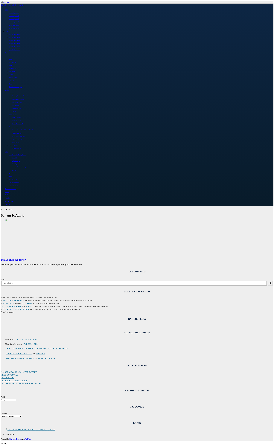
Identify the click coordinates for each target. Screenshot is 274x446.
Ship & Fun (12, 173)
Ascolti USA (12, 170)
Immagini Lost (13, 114)
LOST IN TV (8, 303)
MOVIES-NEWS (22, 309)
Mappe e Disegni (16, 120)
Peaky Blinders (46, 358)
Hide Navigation (18, 5)
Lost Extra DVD (13, 179)
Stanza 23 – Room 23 (17, 124)
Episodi (7, 31)
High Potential (9, 375)
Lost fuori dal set (13, 185)
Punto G (7, 204)
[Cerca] (270, 283)
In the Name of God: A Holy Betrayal (21, 383)
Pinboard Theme (15, 439)
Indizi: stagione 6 (14, 28)
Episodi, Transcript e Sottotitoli (20, 96)
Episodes (40, 354)
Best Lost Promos (14, 182)
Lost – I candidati (16, 117)
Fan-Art (11, 176)
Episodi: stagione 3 (14, 40)
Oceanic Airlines (13, 77)
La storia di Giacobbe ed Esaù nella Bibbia (23, 130)
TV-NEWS (7, 309)
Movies (7, 192)
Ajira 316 (11, 80)
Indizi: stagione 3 (14, 19)
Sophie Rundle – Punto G (19, 354)
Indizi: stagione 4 (14, 22)
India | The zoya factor (13, 259)
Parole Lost (12, 93)
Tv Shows (8, 195)
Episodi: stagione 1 (14, 34)
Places (10, 84)
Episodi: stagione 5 (14, 46)
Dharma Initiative (14, 68)
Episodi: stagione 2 (14, 37)
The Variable (12, 62)
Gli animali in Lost (17, 133)
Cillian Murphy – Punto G (20, 349)
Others (10, 65)
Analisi (7, 90)
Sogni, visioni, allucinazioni (19, 136)
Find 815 (14, 158)
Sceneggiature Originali (18, 99)
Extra (6, 152)
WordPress (27, 439)
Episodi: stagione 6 (14, 50)
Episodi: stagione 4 (14, 43)
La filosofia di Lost (17, 102)
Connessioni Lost (16, 142)
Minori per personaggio (15, 87)
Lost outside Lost (16, 148)
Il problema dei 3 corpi (14, 381)
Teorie (14, 111)
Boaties (11, 74)
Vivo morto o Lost (17, 139)
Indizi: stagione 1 (14, 13)
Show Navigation (7, 5)
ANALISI (30, 306)
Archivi (3, 397)
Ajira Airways (16, 161)
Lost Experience (16, 164)
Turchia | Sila (31, 344)
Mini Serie (8, 198)
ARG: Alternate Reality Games (17, 155)
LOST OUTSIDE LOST (11, 306)
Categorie (4, 413)
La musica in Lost (16, 108)
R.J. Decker (7, 378)
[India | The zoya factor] (37, 255)
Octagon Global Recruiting (19, 167)
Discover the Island (10, 189)
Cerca (3, 279)
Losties (11, 56)
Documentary (9, 201)
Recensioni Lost (13, 145)
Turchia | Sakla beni (26, 339)
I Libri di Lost (15, 105)
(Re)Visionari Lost (14, 127)
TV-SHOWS (19, 300)
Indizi (6, 10)
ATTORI (28, 303)
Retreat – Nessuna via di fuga (53, 349)
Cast (6, 53)
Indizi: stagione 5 (14, 25)
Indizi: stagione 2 (14, 16)
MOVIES (7, 300)
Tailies (10, 59)
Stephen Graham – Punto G (20, 358)
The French (12, 71)
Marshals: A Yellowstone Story (19, 372)
